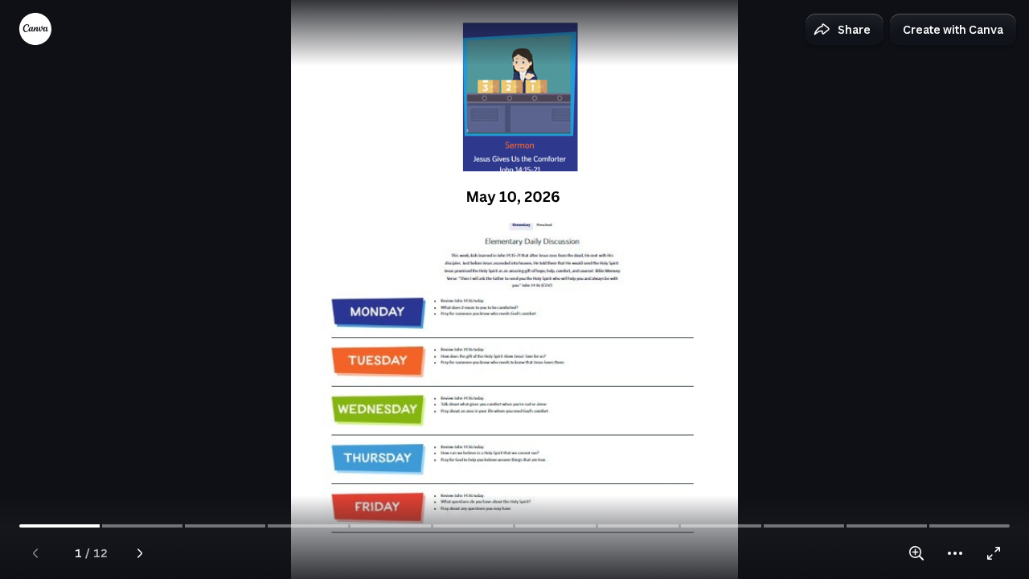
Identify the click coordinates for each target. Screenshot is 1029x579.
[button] (844, 30)
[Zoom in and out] (916, 553)
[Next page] (140, 553)
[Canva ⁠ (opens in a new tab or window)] (35, 29)
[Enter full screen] (994, 553)
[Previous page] (35, 553)
